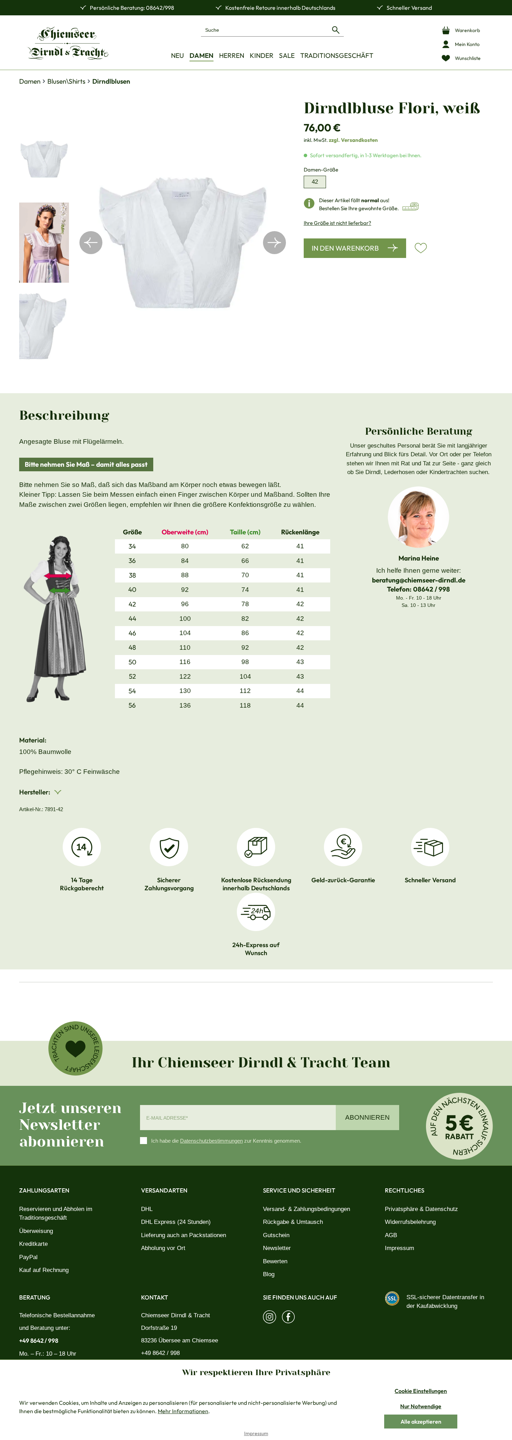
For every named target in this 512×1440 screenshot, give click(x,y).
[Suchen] (336, 30)
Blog (268, 1274)
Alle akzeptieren (421, 1421)
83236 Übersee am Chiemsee (179, 1340)
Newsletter (277, 1248)
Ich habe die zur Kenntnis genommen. (226, 1141)
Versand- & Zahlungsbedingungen (306, 1209)
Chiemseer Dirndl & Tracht (175, 1315)
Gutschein (276, 1235)
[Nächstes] (274, 242)
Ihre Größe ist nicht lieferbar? (337, 223)
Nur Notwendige (420, 1406)
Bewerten (275, 1261)
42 (315, 181)
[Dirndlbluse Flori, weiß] (182, 243)
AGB (391, 1235)
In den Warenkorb (345, 248)
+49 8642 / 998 (38, 1340)
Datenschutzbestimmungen (211, 1141)
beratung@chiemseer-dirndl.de (418, 580)
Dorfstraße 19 (159, 1328)
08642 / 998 (431, 589)
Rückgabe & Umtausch (293, 1222)
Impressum (399, 1248)
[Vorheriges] (90, 242)
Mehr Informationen (183, 1411)
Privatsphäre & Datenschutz (421, 1209)
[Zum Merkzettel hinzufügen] (420, 248)
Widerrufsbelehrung (410, 1222)
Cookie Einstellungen (421, 1390)
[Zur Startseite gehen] (67, 43)
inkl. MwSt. (341, 140)
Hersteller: (35, 792)
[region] (154, 243)
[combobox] (264, 30)
